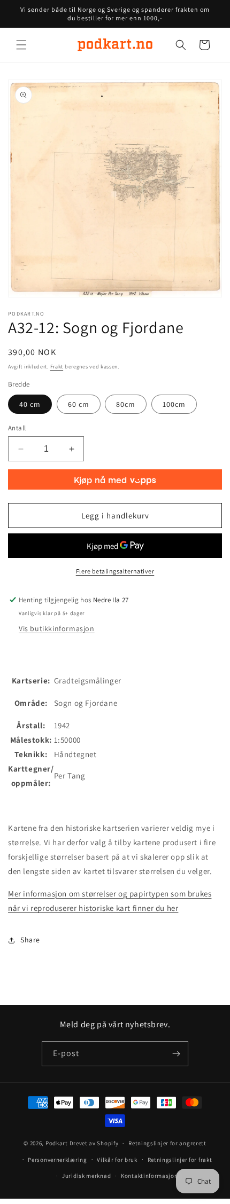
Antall (17, 427)
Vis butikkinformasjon (57, 628)
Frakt (57, 366)
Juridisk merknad (86, 1175)
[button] (21, 45)
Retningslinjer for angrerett (167, 1143)
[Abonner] (176, 1053)
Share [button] (30, 940)
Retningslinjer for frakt (180, 1159)
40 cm (30, 404)
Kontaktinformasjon (149, 1175)
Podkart (56, 1143)
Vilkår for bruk (117, 1159)
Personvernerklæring (57, 1159)
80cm (125, 404)
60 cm (78, 404)
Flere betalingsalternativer (115, 571)
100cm (174, 404)
